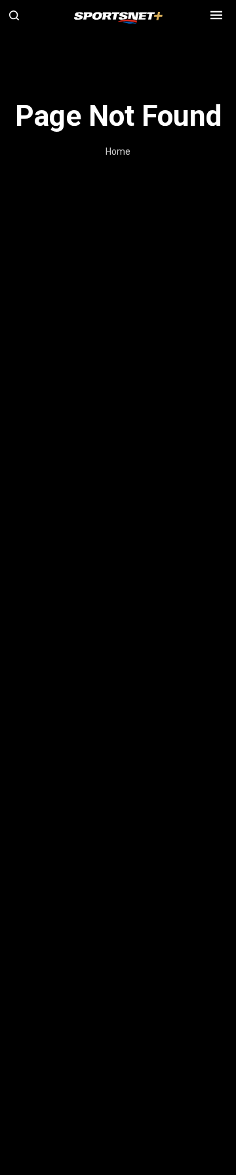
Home (118, 151)
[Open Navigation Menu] (216, 15)
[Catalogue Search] (19, 15)
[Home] (118, 15)
